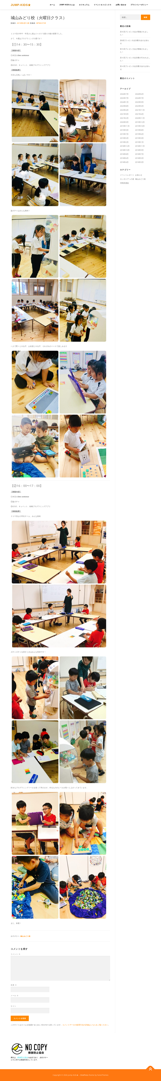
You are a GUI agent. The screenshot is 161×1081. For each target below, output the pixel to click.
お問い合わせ (121, 5)
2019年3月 (139, 138)
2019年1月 (139, 142)
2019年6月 (139, 134)
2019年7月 (124, 134)
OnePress (84, 1075)
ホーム (52, 5)
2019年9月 (124, 130)
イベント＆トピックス (102, 5)
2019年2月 (124, 142)
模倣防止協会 (22, 1057)
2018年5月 (139, 158)
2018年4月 (124, 162)
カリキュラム (84, 5)
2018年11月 (140, 146)
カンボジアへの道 (127, 179)
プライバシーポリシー (139, 5)
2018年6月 (124, 158)
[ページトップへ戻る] (150, 1069)
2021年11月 (140, 110)
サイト (13, 1006)
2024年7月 (139, 98)
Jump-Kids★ (21, 5)
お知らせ (138, 175)
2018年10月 (125, 150)
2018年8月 (124, 154)
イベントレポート (127, 175)
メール (15, 995)
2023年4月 (124, 110)
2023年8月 (124, 106)
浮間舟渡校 (124, 183)
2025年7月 (124, 98)
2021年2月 (124, 118)
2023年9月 (139, 102)
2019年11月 (125, 126)
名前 (14, 985)
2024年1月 (124, 102)
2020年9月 (124, 122)
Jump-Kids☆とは (67, 5)
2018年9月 (139, 150)
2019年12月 (140, 122)
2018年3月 (139, 162)
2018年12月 (125, 146)
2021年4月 (139, 114)
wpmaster (41, 23)
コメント (15, 954)
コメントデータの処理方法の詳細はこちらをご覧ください (85, 1025)
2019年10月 (140, 126)
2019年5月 (124, 138)
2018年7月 (139, 154)
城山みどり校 (25, 936)
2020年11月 (140, 118)
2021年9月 (124, 114)
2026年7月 (124, 94)
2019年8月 (139, 130)
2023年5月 (139, 106)
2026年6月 (139, 94)
